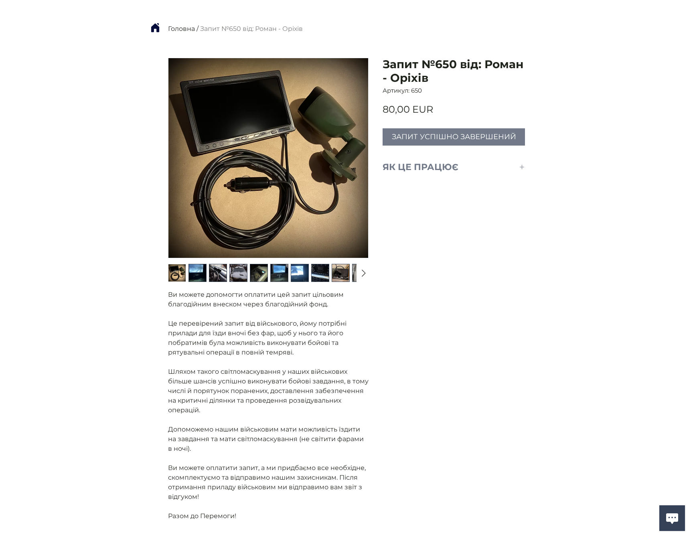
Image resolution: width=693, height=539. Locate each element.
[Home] (155, 27)
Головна (181, 28)
